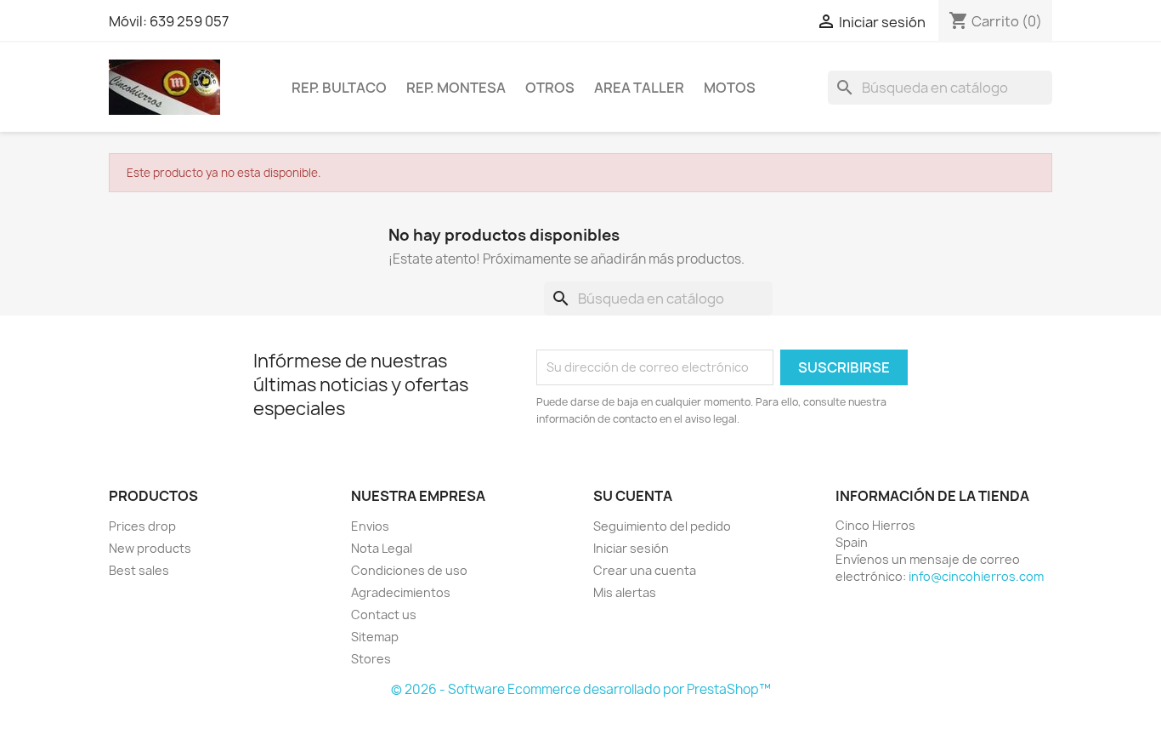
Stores (371, 659)
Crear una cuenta (644, 570)
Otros (550, 87)
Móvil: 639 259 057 (169, 21)
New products (150, 548)
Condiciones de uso (409, 570)
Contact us (383, 614)
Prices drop (142, 526)
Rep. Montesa (456, 87)
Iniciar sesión (631, 548)
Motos (730, 87)
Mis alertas (624, 592)
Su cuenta (632, 495)
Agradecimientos (400, 592)
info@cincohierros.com (976, 576)
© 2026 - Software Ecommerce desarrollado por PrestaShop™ (581, 689)
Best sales (139, 570)
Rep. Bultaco (339, 87)
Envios (370, 526)
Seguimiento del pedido (662, 526)
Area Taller (639, 87)
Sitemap (375, 637)
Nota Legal (381, 548)
